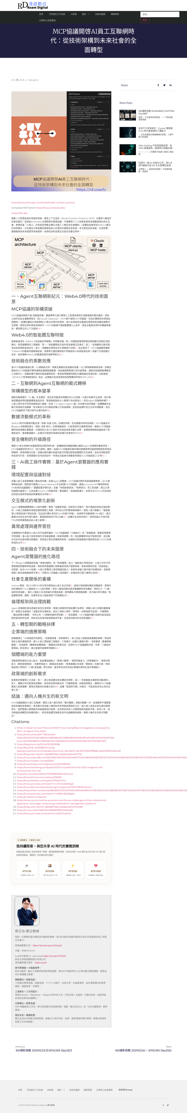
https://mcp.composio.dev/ (50, 208)
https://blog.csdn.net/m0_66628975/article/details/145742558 (50, 807)
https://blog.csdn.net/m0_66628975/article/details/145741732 (49, 754)
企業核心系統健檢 (47, 20)
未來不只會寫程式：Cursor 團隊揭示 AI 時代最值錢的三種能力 (155, 129)
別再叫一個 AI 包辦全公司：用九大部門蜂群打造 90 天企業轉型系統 (155, 164)
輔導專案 (115, 14)
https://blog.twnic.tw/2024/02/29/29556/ (38, 744)
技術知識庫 (100, 14)
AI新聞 (74, 14)
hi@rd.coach (41, 962)
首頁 (41, 14)
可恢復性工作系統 (57, 14)
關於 (84, 14)
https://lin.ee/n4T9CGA (54, 956)
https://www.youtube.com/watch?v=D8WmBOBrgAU (46, 793)
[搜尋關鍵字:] (159, 14)
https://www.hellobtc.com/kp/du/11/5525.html (41, 780)
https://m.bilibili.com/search (32, 797)
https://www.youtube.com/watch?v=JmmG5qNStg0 (45, 784)
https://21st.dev (19, 213)
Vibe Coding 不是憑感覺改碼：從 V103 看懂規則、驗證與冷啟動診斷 (155, 146)
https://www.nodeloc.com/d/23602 (35, 761)
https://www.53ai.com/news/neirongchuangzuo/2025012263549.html (54, 787)
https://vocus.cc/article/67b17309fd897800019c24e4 (45, 774)
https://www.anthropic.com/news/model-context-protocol (43, 202)
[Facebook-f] (163, 1105)
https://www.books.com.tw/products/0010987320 (44, 764)
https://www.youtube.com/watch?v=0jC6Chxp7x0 (44, 813)
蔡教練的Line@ (125, 1090)
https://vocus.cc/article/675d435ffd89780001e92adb (45, 810)
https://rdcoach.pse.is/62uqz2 (47, 945)
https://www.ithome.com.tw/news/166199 (39, 777)
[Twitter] (168, 1105)
